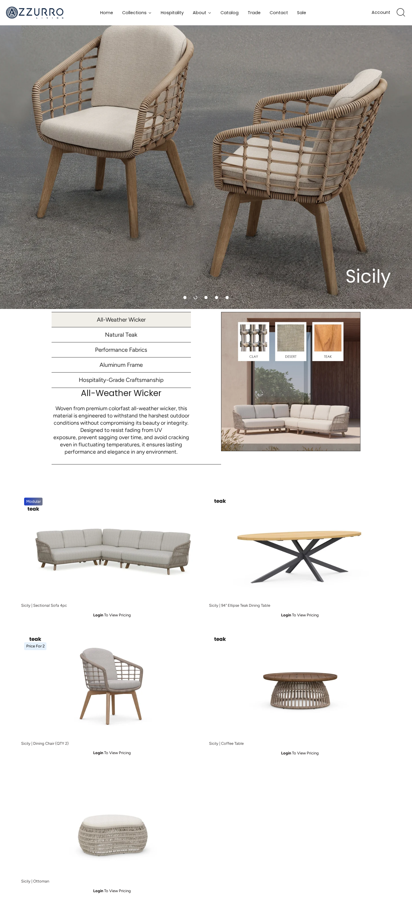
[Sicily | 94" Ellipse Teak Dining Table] (300, 547)
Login (98, 615)
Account (381, 12)
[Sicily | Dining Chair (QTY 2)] (112, 685)
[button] (185, 297)
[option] (206, 154)
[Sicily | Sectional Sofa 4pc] (112, 547)
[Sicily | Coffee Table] (300, 685)
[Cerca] (400, 12)
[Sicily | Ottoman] (112, 822)
